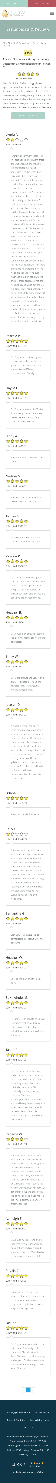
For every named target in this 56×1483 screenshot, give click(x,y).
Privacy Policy (42, 1412)
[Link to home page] (17, 13)
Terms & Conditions (16, 1420)
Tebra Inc (27, 1412)
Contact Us (28, 1427)
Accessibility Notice (39, 1420)
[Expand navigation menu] (52, 13)
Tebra (40, 1472)
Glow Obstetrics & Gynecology (16, 43)
